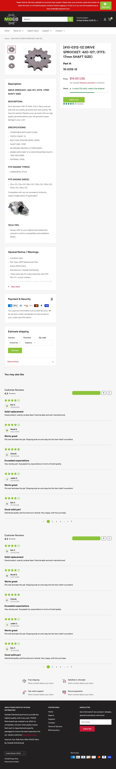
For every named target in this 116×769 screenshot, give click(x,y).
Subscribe (105, 7)
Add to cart (74, 100)
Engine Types (32, 31)
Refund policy (54, 730)
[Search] (70, 19)
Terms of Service (55, 726)
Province (27, 338)
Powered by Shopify (12, 762)
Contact (59, 31)
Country (11, 338)
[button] (69, 104)
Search (51, 715)
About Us (17, 31)
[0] (109, 19)
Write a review (86, 393)
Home (7, 31)
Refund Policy (13, 362)
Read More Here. (30, 735)
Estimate (15, 350)
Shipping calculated (87, 83)
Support (45, 31)
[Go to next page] (72, 521)
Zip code (42, 338)
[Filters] (103, 393)
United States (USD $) (13, 753)
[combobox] (45, 19)
